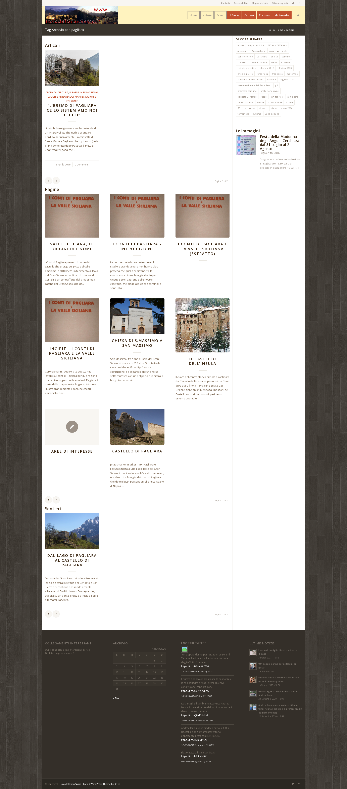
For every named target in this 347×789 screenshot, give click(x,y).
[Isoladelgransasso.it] (184, 649)
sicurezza (250, 108)
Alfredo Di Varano (277, 45)
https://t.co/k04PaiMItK (193, 756)
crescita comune (258, 62)
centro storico (245, 56)
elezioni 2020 (285, 67)
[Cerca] (298, 15)
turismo (257, 113)
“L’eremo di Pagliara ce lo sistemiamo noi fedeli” (72, 110)
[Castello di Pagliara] (137, 427)
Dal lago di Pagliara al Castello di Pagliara (72, 560)
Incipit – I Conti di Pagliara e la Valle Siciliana (72, 353)
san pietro (292, 96)
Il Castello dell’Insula (202, 361)
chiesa (274, 56)
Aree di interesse (72, 451)
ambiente (243, 50)
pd (276, 85)
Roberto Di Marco (247, 96)
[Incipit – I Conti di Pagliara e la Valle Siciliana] (72, 320)
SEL (239, 108)
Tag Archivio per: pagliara (64, 30)
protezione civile (269, 90)
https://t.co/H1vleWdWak (195, 666)
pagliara (284, 79)
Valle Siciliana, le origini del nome (72, 246)
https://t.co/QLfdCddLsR (194, 715)
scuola (260, 102)
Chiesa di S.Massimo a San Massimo (137, 343)
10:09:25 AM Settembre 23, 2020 (197, 720)
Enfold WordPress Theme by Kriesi (101, 783)
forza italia (262, 73)
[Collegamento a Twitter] (293, 3)
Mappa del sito (260, 2)
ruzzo (263, 96)
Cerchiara (262, 56)
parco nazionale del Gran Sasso (254, 85)
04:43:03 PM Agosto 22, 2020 (195, 761)
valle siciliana (272, 113)
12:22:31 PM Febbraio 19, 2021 (196, 671)
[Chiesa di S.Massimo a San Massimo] (137, 316)
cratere (242, 62)
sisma (274, 108)
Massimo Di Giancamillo (250, 79)
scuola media (275, 102)
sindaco (263, 108)
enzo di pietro (245, 73)
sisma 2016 (286, 108)
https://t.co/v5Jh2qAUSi (194, 740)
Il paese (74, 92)
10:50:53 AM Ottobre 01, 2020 (196, 695)
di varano (286, 62)
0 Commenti (82, 164)
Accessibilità (241, 2)
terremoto (243, 113)
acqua (241, 45)
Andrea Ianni (258, 50)
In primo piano (89, 92)
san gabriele (277, 96)
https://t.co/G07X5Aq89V (195, 691)
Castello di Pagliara (137, 451)
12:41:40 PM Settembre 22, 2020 (197, 744)
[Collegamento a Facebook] (299, 3)
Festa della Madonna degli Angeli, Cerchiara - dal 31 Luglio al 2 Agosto (281, 142)
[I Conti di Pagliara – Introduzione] (137, 216)
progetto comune (247, 90)
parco (295, 79)
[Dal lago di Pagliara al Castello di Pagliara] (72, 531)
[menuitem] (225, 3)
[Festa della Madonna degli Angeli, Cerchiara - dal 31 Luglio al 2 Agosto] (246, 145)
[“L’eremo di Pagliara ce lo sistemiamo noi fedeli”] (72, 68)
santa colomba (245, 102)
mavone (271, 79)
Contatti (225, 2)
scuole (289, 102)
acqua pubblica (256, 45)
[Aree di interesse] (72, 427)
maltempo (292, 73)
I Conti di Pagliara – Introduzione (137, 246)
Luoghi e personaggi (61, 96)
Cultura (63, 92)
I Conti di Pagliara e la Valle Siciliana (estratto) (202, 249)
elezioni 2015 (267, 67)
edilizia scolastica (247, 67)
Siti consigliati (280, 2)
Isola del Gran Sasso (70, 783)
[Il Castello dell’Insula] (203, 325)
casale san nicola (278, 50)
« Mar (116, 698)
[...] (297, 167)
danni (274, 62)
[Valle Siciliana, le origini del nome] (72, 216)
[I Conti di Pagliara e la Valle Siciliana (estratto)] (203, 216)
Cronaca (51, 92)
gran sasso (277, 73)
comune (286, 56)
